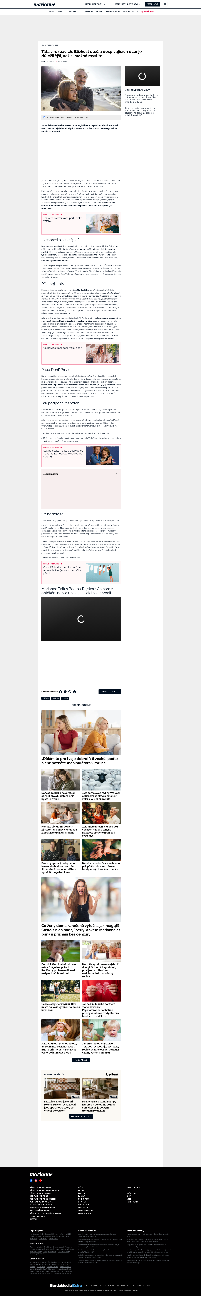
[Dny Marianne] (147, 11)
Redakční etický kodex (41, 1205)
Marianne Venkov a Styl (126, 4)
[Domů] (46, 4)
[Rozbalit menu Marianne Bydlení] (104, 4)
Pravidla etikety (35, 1234)
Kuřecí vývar (41, 1267)
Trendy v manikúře (36, 1247)
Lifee (129, 1199)
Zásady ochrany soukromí (43, 1208)
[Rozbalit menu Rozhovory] (118, 11)
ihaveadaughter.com (62, 313)
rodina (56, 698)
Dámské (111, 1286)
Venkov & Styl (85, 1213)
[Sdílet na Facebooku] (60, 691)
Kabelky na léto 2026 (49, 1251)
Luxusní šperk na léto (37, 1254)
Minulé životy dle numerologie (53, 1247)
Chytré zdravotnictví (61, 1249)
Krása (61, 12)
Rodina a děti (129, 12)
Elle (129, 1190)
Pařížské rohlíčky (65, 1267)
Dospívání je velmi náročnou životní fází (77, 194)
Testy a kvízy (59, 1234)
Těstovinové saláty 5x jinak (62, 1273)
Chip (129, 1196)
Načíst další (81, 1060)
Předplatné (152, 4)
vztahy (46, 698)
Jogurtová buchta (52, 1267)
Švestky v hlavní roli (54, 1262)
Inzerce (33, 1219)
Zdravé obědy (53, 1238)
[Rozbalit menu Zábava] (91, 11)
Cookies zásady (37, 1216)
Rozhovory (111, 12)
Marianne (93, 1286)
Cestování (38, 1236)
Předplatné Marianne (40, 1187)
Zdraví (99, 12)
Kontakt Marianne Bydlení (43, 1199)
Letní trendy (43, 1238)
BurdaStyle (125, 1286)
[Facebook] (31, 1180)
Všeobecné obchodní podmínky (45, 1213)
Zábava (87, 12)
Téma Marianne (85, 1210)
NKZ (117, 1286)
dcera (65, 698)
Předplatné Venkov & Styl (43, 1193)
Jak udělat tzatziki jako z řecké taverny (42, 1269)
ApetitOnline (133, 1187)
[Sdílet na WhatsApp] (74, 691)
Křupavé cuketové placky (38, 1262)
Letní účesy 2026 (63, 1251)
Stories (82, 1202)
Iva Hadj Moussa (48, 62)
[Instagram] (35, 1180)
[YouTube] (40, 1180)
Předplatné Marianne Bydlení (44, 1190)
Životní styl (73, 12)
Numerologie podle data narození (53, 1236)
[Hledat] (165, 4)
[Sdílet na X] (65, 691)
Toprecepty (132, 1202)
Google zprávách (82, 117)
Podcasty (83, 1208)
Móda (51, 12)
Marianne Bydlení (94, 4)
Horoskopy (83, 1205)
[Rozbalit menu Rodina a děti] (137, 11)
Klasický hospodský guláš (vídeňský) (47, 1271)
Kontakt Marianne (39, 1196)
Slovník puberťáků (47, 1234)
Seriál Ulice (49, 1249)
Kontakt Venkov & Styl (41, 1202)
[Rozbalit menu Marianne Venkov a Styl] (139, 4)
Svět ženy (131, 1193)
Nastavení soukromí (40, 1210)
